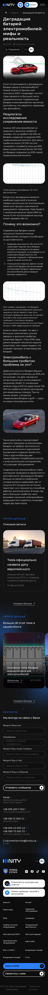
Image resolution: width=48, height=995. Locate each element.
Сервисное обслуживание (31, 910)
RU (31, 49)
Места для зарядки (33, 934)
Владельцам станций (33, 950)
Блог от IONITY (9, 950)
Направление (9, 737)
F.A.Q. (27, 957)
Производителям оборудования (10, 942)
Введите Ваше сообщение (15, 772)
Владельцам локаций (11, 957)
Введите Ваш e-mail (12, 760)
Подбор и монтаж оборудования (10, 926)
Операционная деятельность (31, 926)
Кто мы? (28, 902)
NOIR (5, 918)
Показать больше (22, 603)
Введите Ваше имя (12, 725)
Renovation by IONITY (11, 934)
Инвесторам (8, 910)
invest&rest (29, 918)
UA (25, 49)
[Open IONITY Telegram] (20, 5)
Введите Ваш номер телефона (17, 749)
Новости (15, 13)
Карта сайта (30, 941)
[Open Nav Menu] (42, 5)
